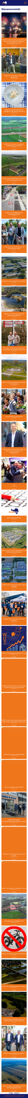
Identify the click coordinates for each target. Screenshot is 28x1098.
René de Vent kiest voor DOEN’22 (14, 787)
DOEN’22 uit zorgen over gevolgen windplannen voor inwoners (14, 144)
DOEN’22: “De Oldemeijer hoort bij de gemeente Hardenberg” (14, 314)
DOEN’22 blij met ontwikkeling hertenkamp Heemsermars (14, 383)
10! (14, 485)
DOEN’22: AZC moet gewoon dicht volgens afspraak (14, 585)
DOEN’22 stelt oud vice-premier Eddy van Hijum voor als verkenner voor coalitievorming (14, 451)
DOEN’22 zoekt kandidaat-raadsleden (14, 1053)
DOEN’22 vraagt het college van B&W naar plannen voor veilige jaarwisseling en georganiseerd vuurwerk (14, 41)
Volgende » (17, 1093)
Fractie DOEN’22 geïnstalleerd (14, 416)
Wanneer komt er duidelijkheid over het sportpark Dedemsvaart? (14, 1086)
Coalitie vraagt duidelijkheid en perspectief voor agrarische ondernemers (14, 179)
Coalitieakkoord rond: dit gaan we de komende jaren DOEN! (14, 247)
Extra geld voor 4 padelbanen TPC (14, 921)
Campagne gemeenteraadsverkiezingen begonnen (14, 619)
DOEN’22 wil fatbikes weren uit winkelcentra (14, 953)
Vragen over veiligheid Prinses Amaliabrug (14, 986)
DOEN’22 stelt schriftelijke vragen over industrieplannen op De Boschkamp (14, 1019)
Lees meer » (14, 46)
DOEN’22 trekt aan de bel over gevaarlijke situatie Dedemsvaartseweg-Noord (14, 686)
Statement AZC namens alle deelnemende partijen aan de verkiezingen (14, 551)
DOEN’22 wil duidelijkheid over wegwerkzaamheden (14, 213)
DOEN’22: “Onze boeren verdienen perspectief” (14, 76)
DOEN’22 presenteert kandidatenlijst (14, 754)
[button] (25, 3)
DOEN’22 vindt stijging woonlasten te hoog (14, 653)
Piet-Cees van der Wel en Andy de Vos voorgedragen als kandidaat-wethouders (14, 348)
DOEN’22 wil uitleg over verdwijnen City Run (14, 888)
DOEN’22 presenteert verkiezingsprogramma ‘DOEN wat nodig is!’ (14, 820)
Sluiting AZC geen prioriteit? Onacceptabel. (14, 281)
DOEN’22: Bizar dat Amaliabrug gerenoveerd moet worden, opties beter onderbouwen (14, 721)
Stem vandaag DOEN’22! (14, 518)
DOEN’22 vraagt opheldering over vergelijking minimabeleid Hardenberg (14, 110)
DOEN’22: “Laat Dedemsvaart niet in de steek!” (14, 854)
